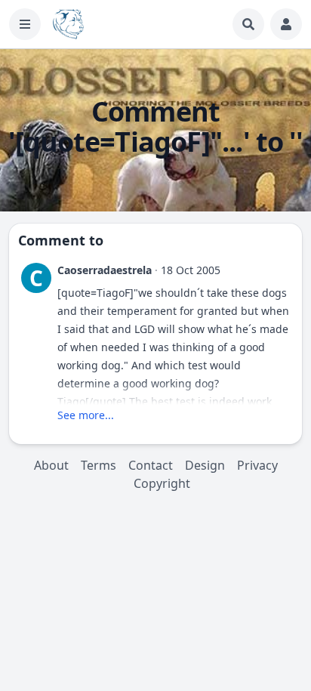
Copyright (162, 483)
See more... (85, 415)
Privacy (257, 465)
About (51, 465)
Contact (150, 465)
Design (205, 465)
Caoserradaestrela (104, 270)
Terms (98, 465)
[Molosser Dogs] (68, 24)
